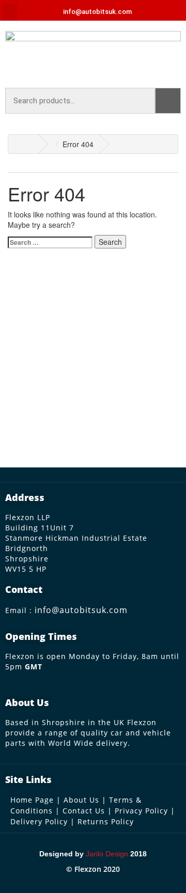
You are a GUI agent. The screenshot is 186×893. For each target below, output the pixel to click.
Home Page (32, 800)
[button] (10, 12)
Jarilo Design (107, 854)
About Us (81, 800)
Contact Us (84, 811)
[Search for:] (50, 242)
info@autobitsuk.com (81, 610)
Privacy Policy (141, 811)
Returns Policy (106, 821)
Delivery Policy (39, 821)
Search (168, 101)
